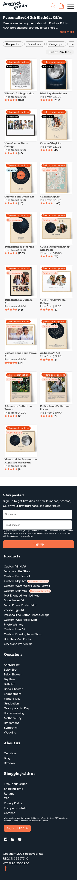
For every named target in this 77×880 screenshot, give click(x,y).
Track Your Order (15, 783)
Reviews (9, 763)
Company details (15, 808)
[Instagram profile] (14, 839)
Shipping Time (13, 788)
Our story (10, 753)
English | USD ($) (17, 828)
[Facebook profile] (7, 839)
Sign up (38, 544)
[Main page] (15, 5)
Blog (7, 758)
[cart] (61, 5)
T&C (7, 798)
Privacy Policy (56, 533)
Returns (9, 793)
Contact (9, 812)
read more (67, 31)
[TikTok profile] (21, 839)
